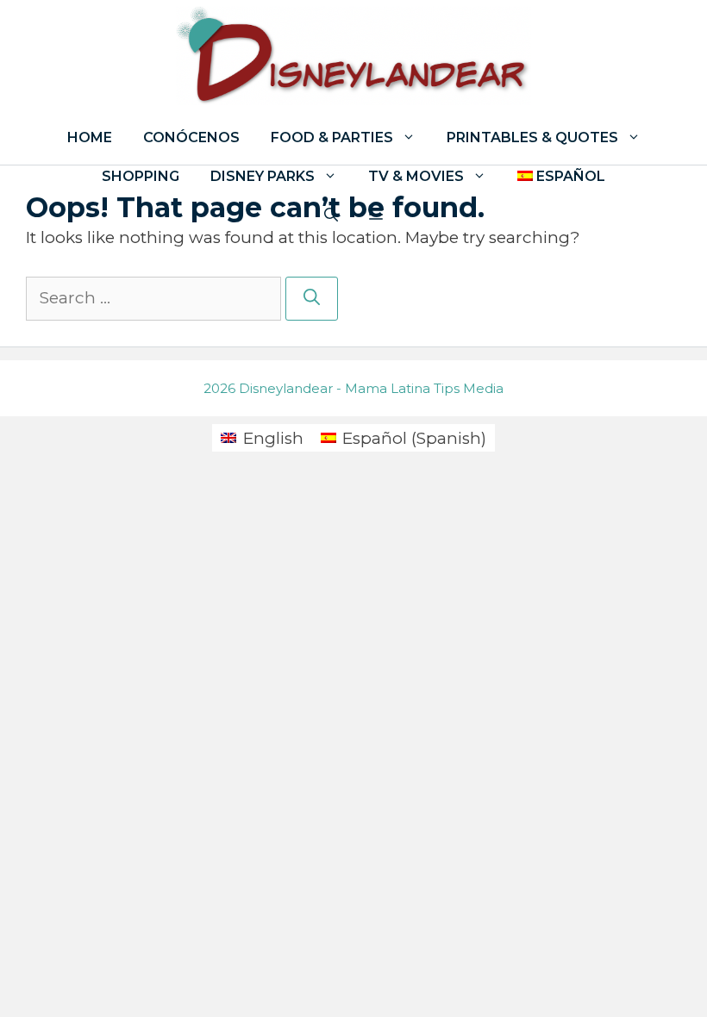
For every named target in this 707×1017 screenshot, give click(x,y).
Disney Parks (262, 176)
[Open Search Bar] (331, 215)
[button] (376, 215)
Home (89, 137)
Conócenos (191, 137)
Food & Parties (332, 137)
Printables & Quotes (532, 137)
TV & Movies (416, 176)
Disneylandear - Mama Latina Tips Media (371, 388)
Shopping (140, 176)
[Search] (311, 299)
